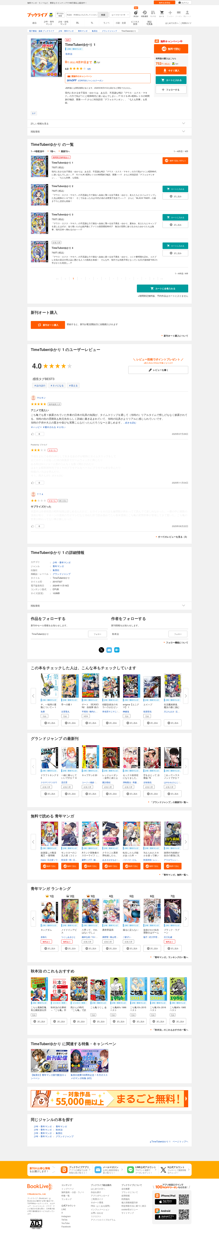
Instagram (66, 1216)
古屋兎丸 (65, 711)
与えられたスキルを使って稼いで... (151, 855)
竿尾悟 (85, 711)
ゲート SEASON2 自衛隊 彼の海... (90, 707)
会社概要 (125, 1188)
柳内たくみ (94, 711)
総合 (35, 22)
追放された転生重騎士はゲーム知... (151, 932)
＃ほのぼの (39, 385)
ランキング (66, 1198)
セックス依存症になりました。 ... (130, 777)
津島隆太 (127, 782)
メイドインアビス (69, 931)
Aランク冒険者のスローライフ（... (90, 854)
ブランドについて (129, 1192)
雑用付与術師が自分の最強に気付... (171, 855)
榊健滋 (126, 711)
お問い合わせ (97, 1212)
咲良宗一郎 (66, 859)
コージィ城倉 (88, 782)
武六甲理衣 (154, 936)
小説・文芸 (121, 22)
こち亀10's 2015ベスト (138, 1009)
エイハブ (147, 704)
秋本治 (69, 53)
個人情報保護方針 (129, 1202)
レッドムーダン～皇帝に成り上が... (110, 777)
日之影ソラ (52, 859)
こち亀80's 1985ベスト (178, 1009)
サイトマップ (127, 1212)
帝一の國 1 (66, 704)
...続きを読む (129, 422)
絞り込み (60, 14)
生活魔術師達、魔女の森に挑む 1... (171, 707)
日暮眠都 (77, 859)
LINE (63, 1209)
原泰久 (44, 936)
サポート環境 (97, 1202)
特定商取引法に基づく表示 (133, 1205)
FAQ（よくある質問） (101, 1205)
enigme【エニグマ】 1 (131, 706)
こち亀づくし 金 (98, 1007)
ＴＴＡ (40, 494)
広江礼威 (168, 936)
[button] (49, 723)
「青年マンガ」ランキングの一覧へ (170, 957)
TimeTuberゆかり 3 (62, 214)
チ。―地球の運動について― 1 (48, 706)
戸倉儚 (181, 859)
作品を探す (96, 1192)
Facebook (66, 1226)
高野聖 (105, 936)
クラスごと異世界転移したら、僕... (110, 855)
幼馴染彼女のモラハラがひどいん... (110, 707)
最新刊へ (65, 151)
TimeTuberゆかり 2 (62, 186)
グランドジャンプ (61, 573)
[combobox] (82, 14)
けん (135, 859)
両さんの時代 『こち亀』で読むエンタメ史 (78, 1010)
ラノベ (106, 22)
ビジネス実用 (135, 22)
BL (77, 22)
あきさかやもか (109, 859)
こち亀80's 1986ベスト (118, 1009)
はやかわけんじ (171, 782)
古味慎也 (147, 782)
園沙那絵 (106, 782)
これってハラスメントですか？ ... (171, 777)
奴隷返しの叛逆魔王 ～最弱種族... (48, 855)
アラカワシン (170, 859)
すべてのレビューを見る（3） (173, 536)
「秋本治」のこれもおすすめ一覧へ (170, 1029)
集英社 (56, 570)
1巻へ (52, 151)
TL (92, 22)
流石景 (64, 782)
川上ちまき (169, 711)
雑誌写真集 (149, 22)
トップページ (67, 1188)
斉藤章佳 (137, 782)
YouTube (65, 1223)
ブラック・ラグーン (171, 931)
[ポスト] (101, 650)
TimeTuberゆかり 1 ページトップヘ (169, 1141)
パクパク (127, 859)
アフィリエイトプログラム (103, 1219)
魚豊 (43, 711)
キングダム (46, 929)
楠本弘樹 (86, 936)
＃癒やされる (49, 427)
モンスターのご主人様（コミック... (69, 855)
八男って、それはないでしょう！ (89, 932)
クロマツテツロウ (49, 782)
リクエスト (96, 1216)
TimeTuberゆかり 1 (62, 162)
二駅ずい (127, 936)
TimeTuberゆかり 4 (62, 247)
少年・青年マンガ (49, 22)
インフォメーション (100, 1209)
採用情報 (125, 1195)
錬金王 (97, 859)
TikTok (64, 1219)
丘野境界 (180, 711)
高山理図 (114, 936)
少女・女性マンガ (63, 22)
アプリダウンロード (100, 1195)
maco (43, 859)
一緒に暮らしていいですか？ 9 (69, 776)
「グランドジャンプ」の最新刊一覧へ (169, 802)
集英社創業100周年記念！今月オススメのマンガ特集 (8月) (89, 1076)
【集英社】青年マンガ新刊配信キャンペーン (48, 1076)
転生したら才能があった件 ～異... (130, 855)
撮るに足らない (130, 929)
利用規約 (125, 1198)
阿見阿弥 (147, 859)
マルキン (41, 397)
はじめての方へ (171, 23)
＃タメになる (57, 385)
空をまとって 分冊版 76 (151, 776)
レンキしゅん (159, 859)
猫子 (145, 936)
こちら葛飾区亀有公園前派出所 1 (38, 1010)
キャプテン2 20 (89, 775)
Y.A (93, 936)
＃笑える (73, 385)
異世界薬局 (107, 929)
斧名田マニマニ (109, 711)
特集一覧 (65, 1195)
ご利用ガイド (186, 23)
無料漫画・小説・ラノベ (72, 1192)
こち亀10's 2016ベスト (158, 1009)
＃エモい (61, 427)
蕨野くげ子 (87, 859)
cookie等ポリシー (129, 1209)
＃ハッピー (36, 427)
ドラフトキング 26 (49, 776)
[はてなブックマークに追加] (117, 652)
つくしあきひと (68, 936)
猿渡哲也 (147, 711)
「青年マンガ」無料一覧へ (175, 874)
